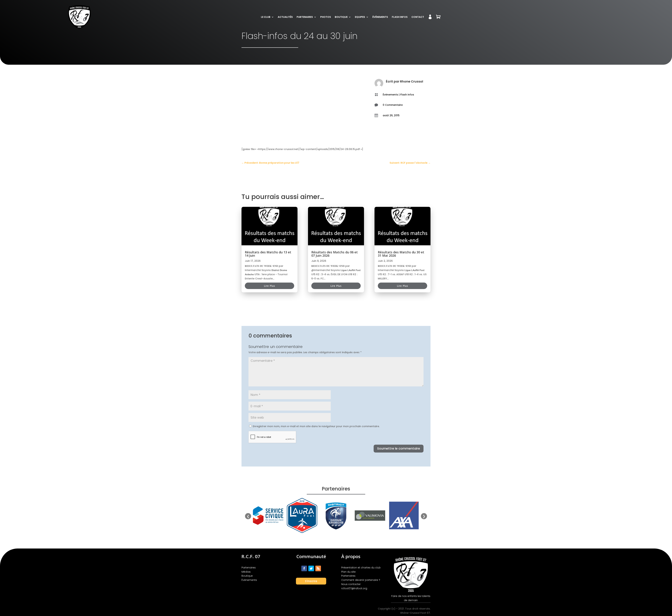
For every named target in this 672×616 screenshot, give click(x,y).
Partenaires (305, 17)
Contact (417, 17)
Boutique (341, 17)
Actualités (285, 17)
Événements (380, 17)
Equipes (360, 17)
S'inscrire (311, 581)
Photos (325, 17)
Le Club (265, 17)
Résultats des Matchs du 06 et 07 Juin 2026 (334, 254)
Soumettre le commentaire (398, 448)
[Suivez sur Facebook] (304, 568)
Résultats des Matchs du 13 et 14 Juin (268, 254)
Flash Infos (400, 17)
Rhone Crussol (411, 81)
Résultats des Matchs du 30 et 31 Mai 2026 (401, 254)
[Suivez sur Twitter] (311, 568)
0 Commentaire (393, 105)
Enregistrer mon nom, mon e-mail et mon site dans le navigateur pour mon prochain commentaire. (316, 426)
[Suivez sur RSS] (318, 568)
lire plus (269, 285)
